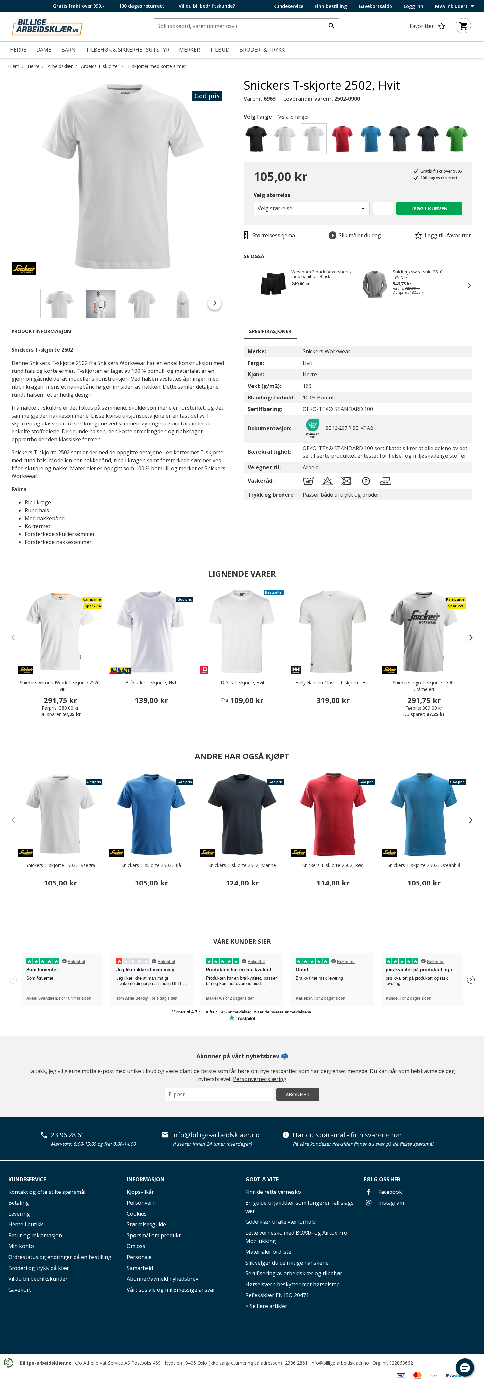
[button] (465, 1367)
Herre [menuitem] (18, 49)
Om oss (136, 1246)
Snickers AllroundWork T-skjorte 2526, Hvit (60, 686)
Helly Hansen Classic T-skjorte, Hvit (332, 683)
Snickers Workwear (326, 351)
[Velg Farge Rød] (343, 140)
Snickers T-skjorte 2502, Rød (332, 865)
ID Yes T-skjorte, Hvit (242, 683)
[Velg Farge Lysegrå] (286, 140)
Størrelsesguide (146, 1224)
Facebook (389, 1191)
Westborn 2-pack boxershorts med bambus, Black (321, 274)
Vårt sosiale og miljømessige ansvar (171, 1289)
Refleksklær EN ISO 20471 (277, 1295)
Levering (19, 1213)
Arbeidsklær (60, 66)
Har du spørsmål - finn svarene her (347, 1135)
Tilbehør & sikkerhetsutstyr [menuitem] (127, 49)
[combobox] (246, 25)
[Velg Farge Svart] (257, 140)
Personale (139, 1257)
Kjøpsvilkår (140, 1191)
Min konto (21, 1246)
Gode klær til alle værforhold (280, 1221)
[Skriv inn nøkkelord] (331, 25)
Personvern (141, 1202)
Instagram (390, 1202)
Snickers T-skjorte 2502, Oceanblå (424, 865)
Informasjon (146, 1179)
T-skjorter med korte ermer (156, 66)
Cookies (137, 1213)
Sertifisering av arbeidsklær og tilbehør (293, 1273)
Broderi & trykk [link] (262, 49)
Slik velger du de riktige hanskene (287, 1262)
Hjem (13, 66)
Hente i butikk (25, 1224)
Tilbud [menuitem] (219, 49)
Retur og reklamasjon (35, 1235)
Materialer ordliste (268, 1251)
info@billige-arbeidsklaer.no (216, 1135)
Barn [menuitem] (68, 49)
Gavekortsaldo (375, 6)
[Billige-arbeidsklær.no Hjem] (47, 26)
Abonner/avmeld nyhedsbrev (162, 1278)
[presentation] (467, 637)
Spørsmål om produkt (154, 1235)
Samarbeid (140, 1267)
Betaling (18, 1202)
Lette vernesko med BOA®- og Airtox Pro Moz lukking (296, 1236)
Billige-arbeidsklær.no (46, 1363)
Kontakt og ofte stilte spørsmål (46, 1191)
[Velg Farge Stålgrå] (400, 140)
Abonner (297, 1094)
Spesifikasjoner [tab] (270, 331)
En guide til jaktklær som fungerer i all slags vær (299, 1207)
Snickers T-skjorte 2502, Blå (151, 865)
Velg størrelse (272, 195)
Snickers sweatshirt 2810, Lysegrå (418, 274)
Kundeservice (288, 6)
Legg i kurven (429, 208)
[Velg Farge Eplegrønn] (457, 140)
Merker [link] (189, 49)
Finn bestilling (331, 6)
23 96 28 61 (68, 1135)
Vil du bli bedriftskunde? (37, 1278)
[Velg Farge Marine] (429, 140)
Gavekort (19, 1289)
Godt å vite (262, 1179)
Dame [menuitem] (43, 49)
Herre (34, 66)
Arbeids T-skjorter (100, 66)
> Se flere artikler (266, 1306)
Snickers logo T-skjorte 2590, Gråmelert (424, 686)
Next (238, 176)
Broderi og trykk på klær (38, 1267)
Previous (6, 176)
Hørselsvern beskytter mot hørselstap (292, 1284)
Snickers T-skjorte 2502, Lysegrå (60, 865)
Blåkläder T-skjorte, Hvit (151, 683)
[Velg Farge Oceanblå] (372, 140)
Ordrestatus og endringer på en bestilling (59, 1257)
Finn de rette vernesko (273, 1191)
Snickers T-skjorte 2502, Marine (242, 865)
